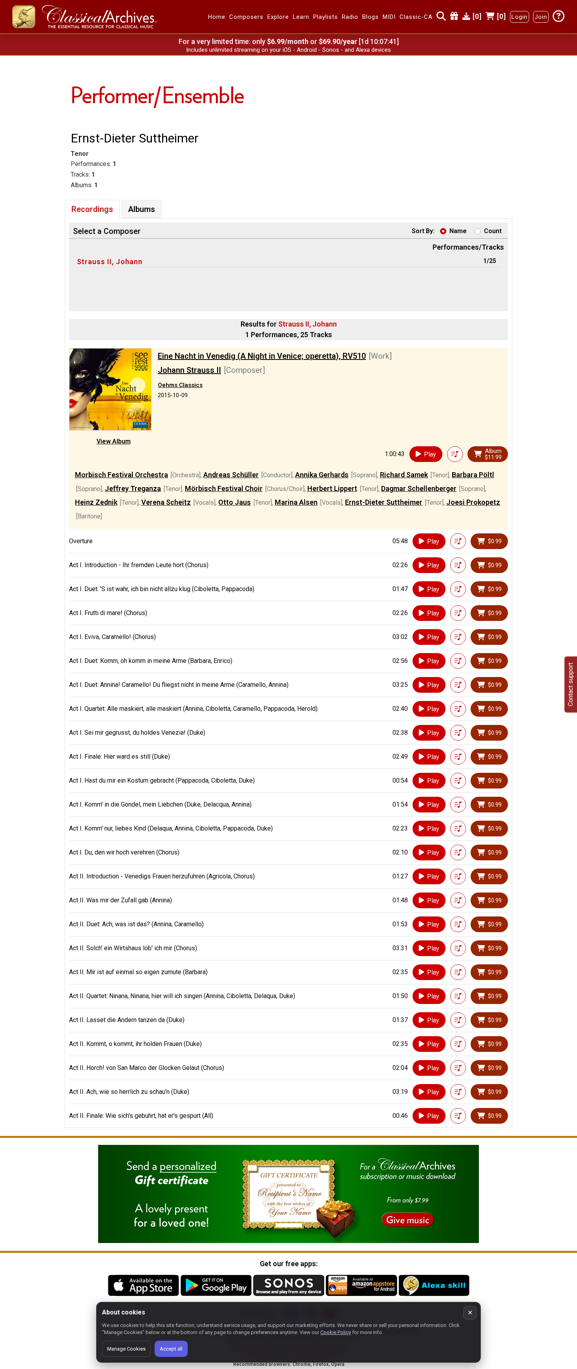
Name (458, 231)
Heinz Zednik (96, 502)
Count (493, 231)
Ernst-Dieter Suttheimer (383, 502)
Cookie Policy (335, 1332)
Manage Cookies (126, 1349)
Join (541, 16)
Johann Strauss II (189, 370)
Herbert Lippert (332, 488)
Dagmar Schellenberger (418, 488)
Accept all (171, 1349)
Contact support (570, 684)
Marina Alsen (296, 502)
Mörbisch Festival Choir (224, 488)
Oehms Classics (180, 385)
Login (519, 16)
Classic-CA (416, 16)
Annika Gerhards (322, 475)
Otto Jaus (234, 502)
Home (216, 16)
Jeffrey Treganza (133, 488)
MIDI (389, 16)
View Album (114, 441)
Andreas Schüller (231, 475)
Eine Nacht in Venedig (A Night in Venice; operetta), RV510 (262, 356)
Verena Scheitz (166, 502)
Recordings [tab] (92, 209)
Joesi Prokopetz (473, 502)
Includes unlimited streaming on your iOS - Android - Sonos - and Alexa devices (288, 49)
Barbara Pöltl (473, 475)
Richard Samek (404, 475)
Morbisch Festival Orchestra (121, 475)
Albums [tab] (141, 209)
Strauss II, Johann (109, 261)
